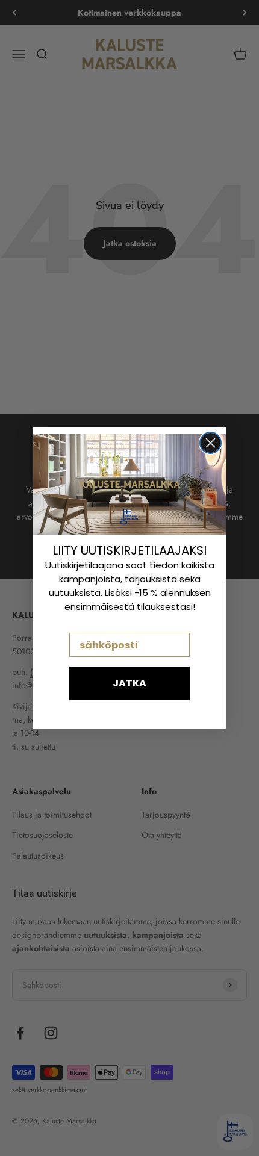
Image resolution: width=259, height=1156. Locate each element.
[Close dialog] (210, 442)
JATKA (129, 683)
